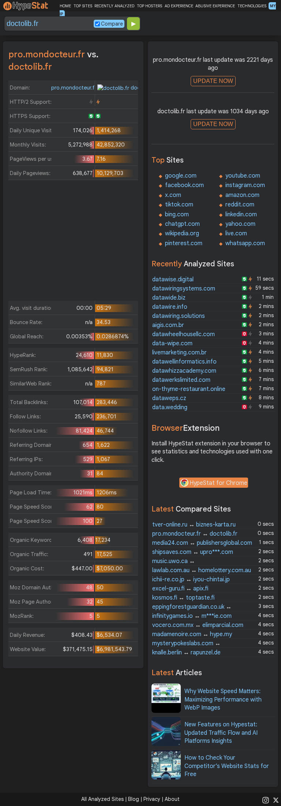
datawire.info (169, 307)
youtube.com (242, 175)
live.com (236, 233)
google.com (180, 175)
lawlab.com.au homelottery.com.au (201, 570)
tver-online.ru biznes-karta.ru (194, 524)
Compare (112, 23)
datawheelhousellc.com (183, 334)
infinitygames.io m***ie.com (192, 616)
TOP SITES (83, 5)
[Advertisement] (73, 242)
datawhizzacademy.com (184, 371)
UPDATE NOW (213, 81)
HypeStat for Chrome (218, 483)
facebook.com (184, 185)
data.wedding (169, 407)
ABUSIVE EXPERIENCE (215, 5)
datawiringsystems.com (183, 288)
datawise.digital (173, 279)
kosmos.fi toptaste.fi (183, 597)
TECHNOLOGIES (251, 5)
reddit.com (239, 204)
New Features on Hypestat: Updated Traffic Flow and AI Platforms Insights (221, 733)
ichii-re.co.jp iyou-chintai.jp (191, 579)
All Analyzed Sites (102, 799)
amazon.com (242, 195)
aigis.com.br (168, 325)
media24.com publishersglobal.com (202, 543)
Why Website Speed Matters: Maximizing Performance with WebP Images (223, 699)
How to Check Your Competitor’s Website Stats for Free (226, 766)
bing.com (177, 214)
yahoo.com (240, 224)
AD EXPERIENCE (179, 5)
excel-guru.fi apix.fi (180, 588)
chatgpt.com (182, 224)
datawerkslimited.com (181, 380)
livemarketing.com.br (179, 352)
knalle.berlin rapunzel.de (186, 652)
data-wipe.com (172, 343)
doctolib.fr (143, 87)
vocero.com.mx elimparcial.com (197, 625)
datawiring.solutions (178, 316)
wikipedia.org (182, 233)
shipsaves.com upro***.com (192, 552)
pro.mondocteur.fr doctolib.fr (194, 533)
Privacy (151, 799)
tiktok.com (179, 204)
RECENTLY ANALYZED (114, 5)
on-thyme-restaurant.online (188, 389)
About (172, 799)
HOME (65, 5)
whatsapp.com (245, 243)
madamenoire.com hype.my (192, 634)
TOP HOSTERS (149, 5)
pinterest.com (183, 243)
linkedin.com (241, 214)
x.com (173, 195)
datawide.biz (169, 297)
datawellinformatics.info (184, 361)
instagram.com (245, 185)
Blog (133, 799)
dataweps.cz (169, 398)
